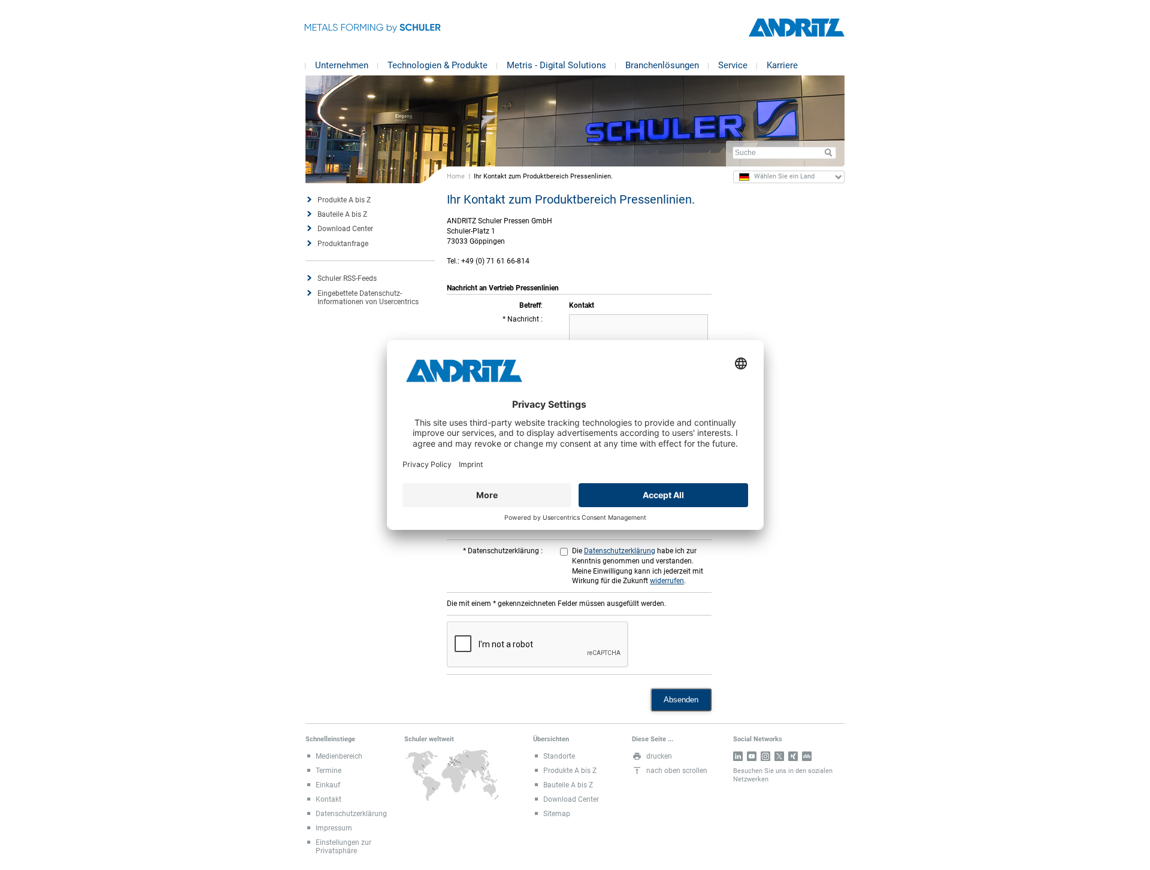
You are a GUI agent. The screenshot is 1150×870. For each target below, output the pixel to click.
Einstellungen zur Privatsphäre (343, 846)
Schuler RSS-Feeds (347, 278)
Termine (328, 770)
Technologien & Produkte (438, 65)
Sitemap (556, 814)
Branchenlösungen (662, 65)
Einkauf (328, 785)
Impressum (334, 828)
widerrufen (667, 581)
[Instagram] (765, 756)
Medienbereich (339, 756)
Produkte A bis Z (344, 200)
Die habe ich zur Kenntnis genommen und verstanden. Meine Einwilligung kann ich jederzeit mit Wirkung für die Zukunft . (637, 566)
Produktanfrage (342, 244)
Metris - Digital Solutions (556, 65)
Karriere (782, 65)
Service (733, 65)
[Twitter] (779, 756)
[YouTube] (751, 756)
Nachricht (524, 319)
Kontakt (328, 799)
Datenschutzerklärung (504, 551)
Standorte (559, 756)
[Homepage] (797, 28)
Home (456, 176)
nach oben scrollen (676, 770)
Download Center (345, 229)
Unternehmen (341, 65)
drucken (659, 756)
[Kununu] (807, 756)
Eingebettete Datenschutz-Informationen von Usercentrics (368, 297)
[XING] (793, 756)
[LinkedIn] (738, 756)
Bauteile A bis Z (342, 214)
